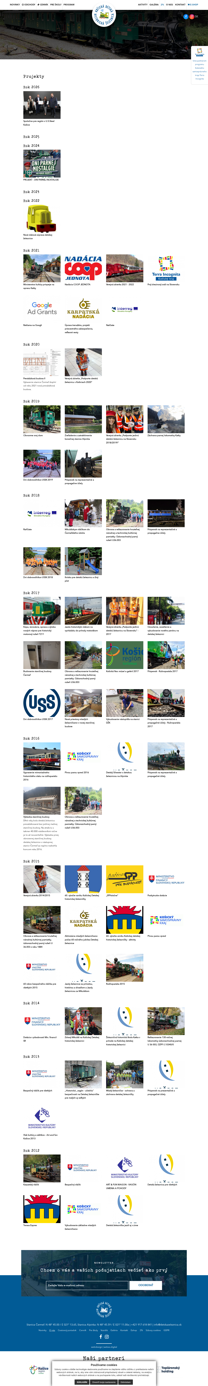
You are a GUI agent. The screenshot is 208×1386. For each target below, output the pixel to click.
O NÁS (169, 5)
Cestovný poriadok (67, 1330)
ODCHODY (29, 5)
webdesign (96, 1347)
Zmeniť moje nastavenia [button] (103, 1382)
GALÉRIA (154, 5)
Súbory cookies (153, 1330)
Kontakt (124, 1330)
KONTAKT (180, 5)
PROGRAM (69, 5)
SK (196, 16)
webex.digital (110, 1347)
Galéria (114, 1330)
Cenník (82, 1330)
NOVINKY (15, 5)
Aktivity (142, 5)
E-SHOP (194, 5)
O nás (52, 1330)
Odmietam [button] (126, 1382)
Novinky (42, 1330)
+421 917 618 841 (141, 1325)
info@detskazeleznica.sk (168, 1325)
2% (162, 5)
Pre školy (93, 1330)
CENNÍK (43, 5)
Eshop (134, 1330)
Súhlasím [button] (82, 1382)
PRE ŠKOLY (55, 5)
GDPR (166, 1330)
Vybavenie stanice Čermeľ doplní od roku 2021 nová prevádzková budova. (39, 384)
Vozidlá (104, 1330)
